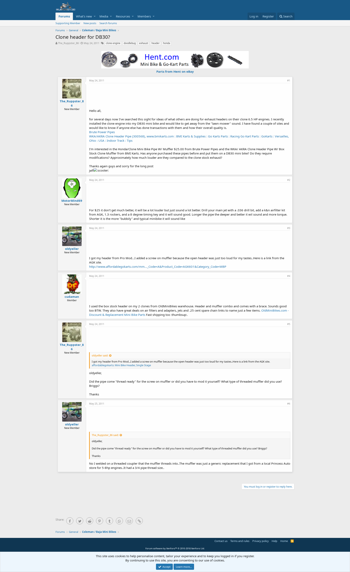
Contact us (220, 541)
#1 (288, 80)
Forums (64, 16)
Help (274, 541)
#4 (288, 276)
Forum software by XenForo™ (175, 548)
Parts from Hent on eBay (175, 71)
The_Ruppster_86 (68, 43)
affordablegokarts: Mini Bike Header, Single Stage (121, 365)
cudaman (72, 297)
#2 (288, 180)
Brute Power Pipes (102, 132)
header (156, 43)
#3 (288, 228)
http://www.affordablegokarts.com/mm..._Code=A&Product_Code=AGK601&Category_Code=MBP (157, 266)
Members (144, 16)
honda (166, 43)
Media (103, 16)
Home (284, 541)
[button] (95, 16)
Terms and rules (239, 541)
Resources (123, 16)
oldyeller (72, 249)
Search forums (108, 23)
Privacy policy (260, 541)
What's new (84, 16)
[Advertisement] (190, 95)
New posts (89, 23)
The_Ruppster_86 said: (105, 435)
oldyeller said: (100, 355)
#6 (288, 403)
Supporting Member (67, 23)
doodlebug (130, 43)
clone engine (113, 43)
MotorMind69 (71, 201)
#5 (288, 324)
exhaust (143, 43)
